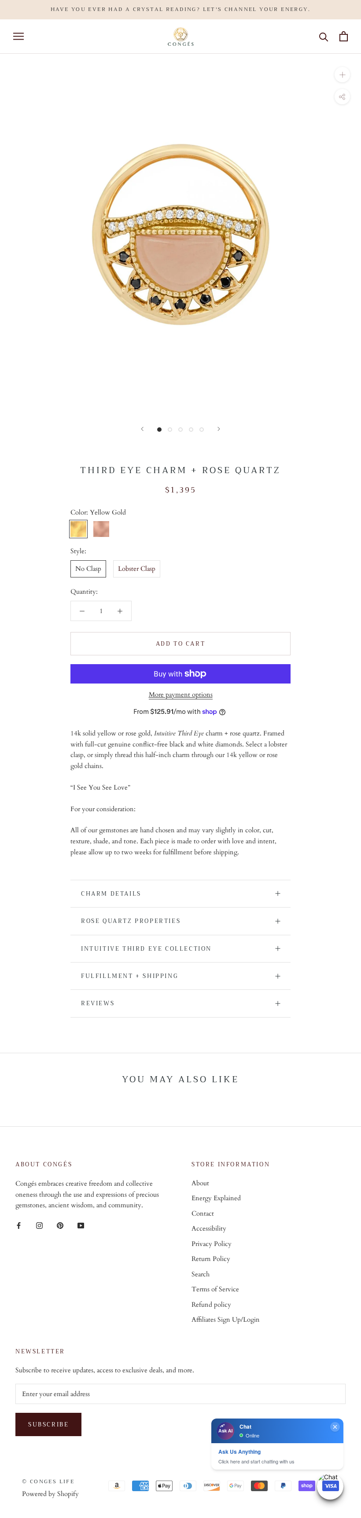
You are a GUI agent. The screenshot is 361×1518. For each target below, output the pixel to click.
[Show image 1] (159, 429)
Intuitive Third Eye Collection (146, 949)
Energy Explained (216, 1198)
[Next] (218, 429)
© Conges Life (48, 1481)
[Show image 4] (191, 429)
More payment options (181, 694)
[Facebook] (18, 1225)
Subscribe (48, 1424)
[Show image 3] (180, 429)
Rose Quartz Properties (130, 921)
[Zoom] (342, 74)
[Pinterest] (60, 1225)
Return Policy (211, 1258)
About (200, 1183)
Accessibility (209, 1228)
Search (201, 1274)
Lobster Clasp (136, 568)
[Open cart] (343, 36)
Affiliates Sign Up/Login (226, 1319)
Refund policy (211, 1304)
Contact (203, 1213)
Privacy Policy (212, 1243)
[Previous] (142, 429)
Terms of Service (215, 1289)
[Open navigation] (18, 36)
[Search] (323, 36)
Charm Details (111, 894)
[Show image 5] (201, 429)
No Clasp (88, 568)
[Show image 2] (170, 429)
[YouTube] (80, 1225)
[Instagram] (39, 1225)
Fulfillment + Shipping (129, 976)
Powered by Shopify (50, 1493)
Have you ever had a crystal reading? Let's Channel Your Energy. (180, 9)
